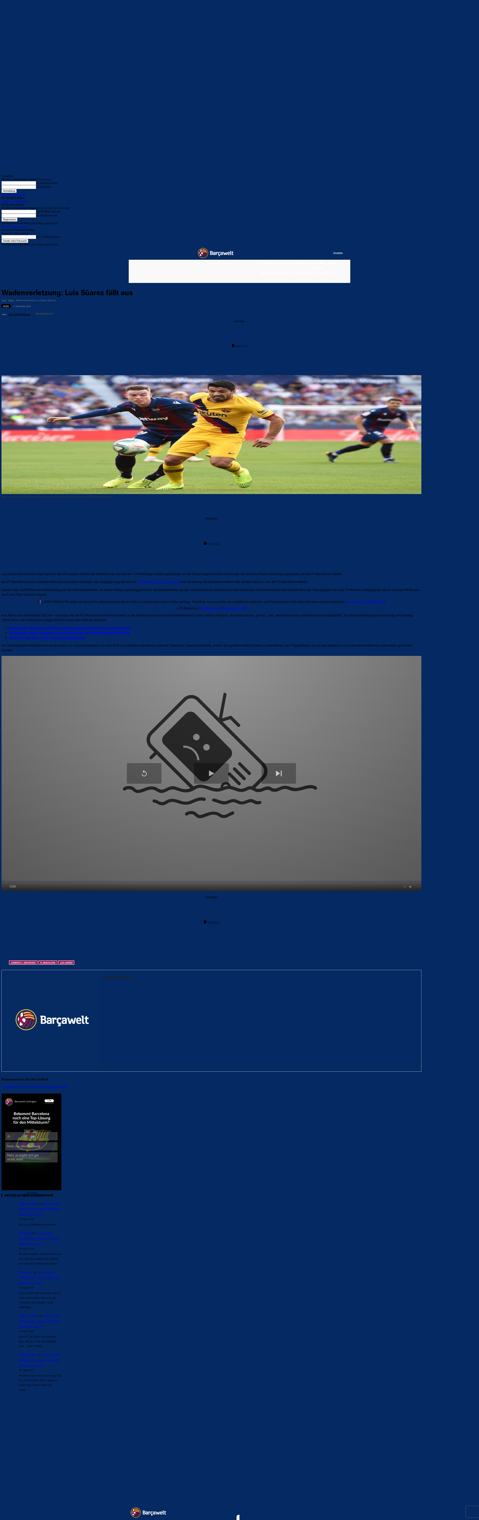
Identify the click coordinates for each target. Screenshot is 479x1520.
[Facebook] (307, 253)
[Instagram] (315, 253)
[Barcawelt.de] (216, 253)
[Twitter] (323, 253)
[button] (345, 279)
